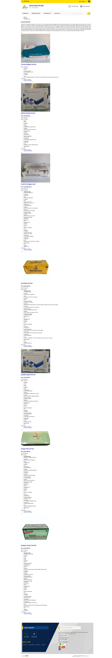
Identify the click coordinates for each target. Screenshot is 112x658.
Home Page (25, 13)
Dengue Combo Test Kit (28, 545)
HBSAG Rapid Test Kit (28, 113)
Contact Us (57, 13)
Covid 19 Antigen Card (28, 184)
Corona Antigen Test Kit (28, 64)
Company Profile (36, 13)
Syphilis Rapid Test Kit (28, 374)
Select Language (82, 1)
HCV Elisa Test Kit (26, 283)
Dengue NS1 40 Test (27, 449)
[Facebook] (89, 2)
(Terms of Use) (87, 655)
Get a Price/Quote (27, 79)
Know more (23, 78)
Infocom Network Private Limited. (84, 656)
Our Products (47, 13)
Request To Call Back (28, 80)
